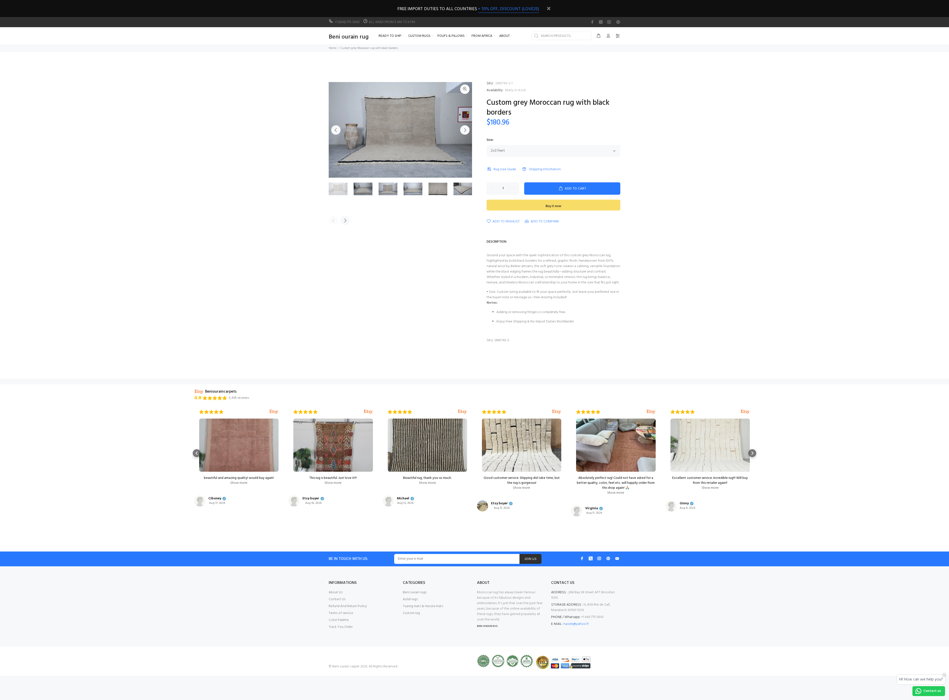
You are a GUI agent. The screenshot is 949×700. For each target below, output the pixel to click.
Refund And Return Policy (348, 606)
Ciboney (214, 498)
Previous (336, 130)
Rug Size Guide (505, 169)
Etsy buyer (310, 498)
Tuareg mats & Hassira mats (423, 606)
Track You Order (341, 627)
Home (332, 48)
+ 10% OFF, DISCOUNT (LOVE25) (508, 9)
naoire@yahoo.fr (576, 624)
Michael (403, 498)
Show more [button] (238, 483)
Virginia (591, 508)
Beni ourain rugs (415, 592)
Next (465, 130)
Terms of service (341, 613)
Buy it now (553, 206)
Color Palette (339, 620)
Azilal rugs (410, 599)
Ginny (684, 503)
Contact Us (337, 599)
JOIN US (530, 559)
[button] (197, 453)
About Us (336, 592)
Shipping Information (545, 169)
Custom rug (411, 613)
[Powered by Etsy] (274, 412)
